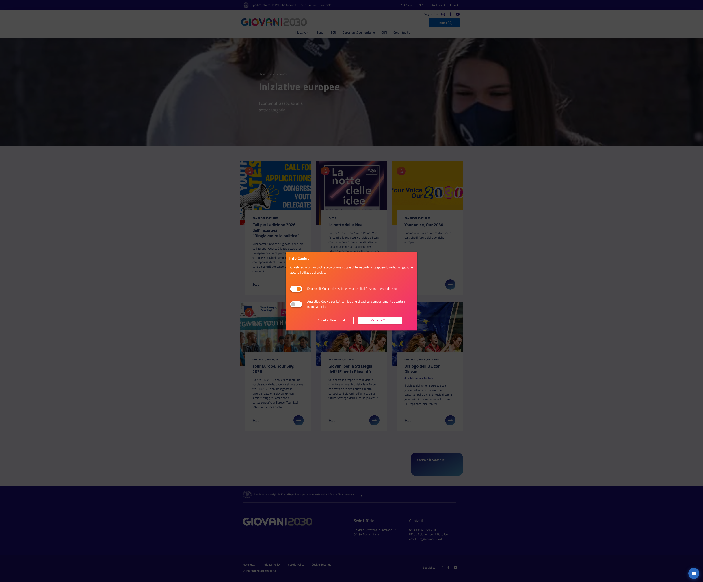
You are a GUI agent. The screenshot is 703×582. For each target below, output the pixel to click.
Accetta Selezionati (332, 320)
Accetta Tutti (380, 320)
